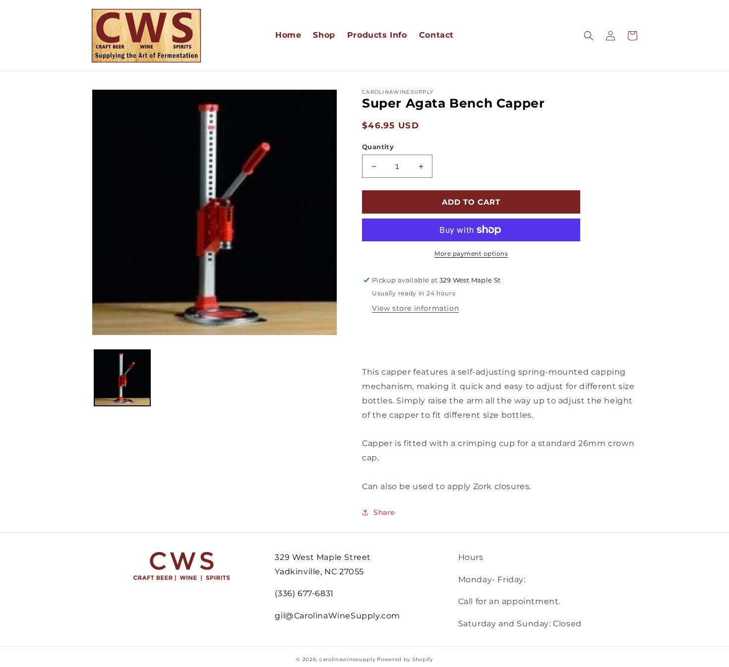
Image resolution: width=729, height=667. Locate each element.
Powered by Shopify (405, 659)
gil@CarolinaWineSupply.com (337, 615)
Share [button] (384, 512)
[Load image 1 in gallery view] (122, 378)
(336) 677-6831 (304, 593)
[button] (589, 36)
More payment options (471, 253)
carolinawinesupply (347, 659)
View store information (415, 308)
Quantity (378, 147)
